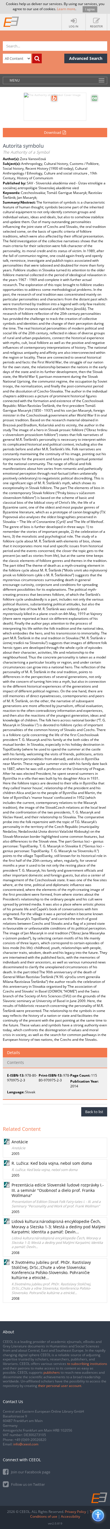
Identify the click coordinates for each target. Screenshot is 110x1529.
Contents (15, 1062)
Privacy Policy (75, 1511)
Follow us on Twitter (27, 1484)
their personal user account (59, 1385)
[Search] (37, 58)
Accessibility (70, 1516)
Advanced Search (85, 58)
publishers (51, 1372)
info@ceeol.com (25, 1444)
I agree (90, 9)
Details (13, 1052)
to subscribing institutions (87, 1363)
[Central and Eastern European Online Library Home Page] (11, 21)
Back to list (94, 1111)
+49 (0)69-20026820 (30, 1439)
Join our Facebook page (30, 1472)
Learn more (66, 8)
